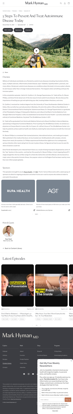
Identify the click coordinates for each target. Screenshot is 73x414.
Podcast (5, 351)
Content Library (6, 10)
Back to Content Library (13, 248)
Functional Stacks (42, 355)
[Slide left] (33, 214)
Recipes (5, 359)
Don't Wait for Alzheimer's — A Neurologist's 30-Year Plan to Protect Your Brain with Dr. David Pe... (17, 315)
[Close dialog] (71, 361)
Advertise (22, 367)
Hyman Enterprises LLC (11, 402)
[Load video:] (36, 51)
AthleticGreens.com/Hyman (44, 210)
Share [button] (6, 72)
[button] (4, 3)
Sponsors (18, 30)
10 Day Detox (58, 351)
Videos (20, 10)
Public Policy (23, 363)
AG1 (36, 172)
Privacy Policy (55, 410)
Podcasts (14, 10)
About (21, 351)
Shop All (39, 351)
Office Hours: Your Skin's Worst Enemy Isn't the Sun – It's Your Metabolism (50, 315)
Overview (28, 30)
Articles (5, 355)
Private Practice (24, 359)
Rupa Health (28, 172)
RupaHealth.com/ (6, 210)
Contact (5, 367)
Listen (9, 30)
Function (22, 355)
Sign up (68, 400)
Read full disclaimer (16, 399)
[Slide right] (40, 214)
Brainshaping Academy (60, 355)
